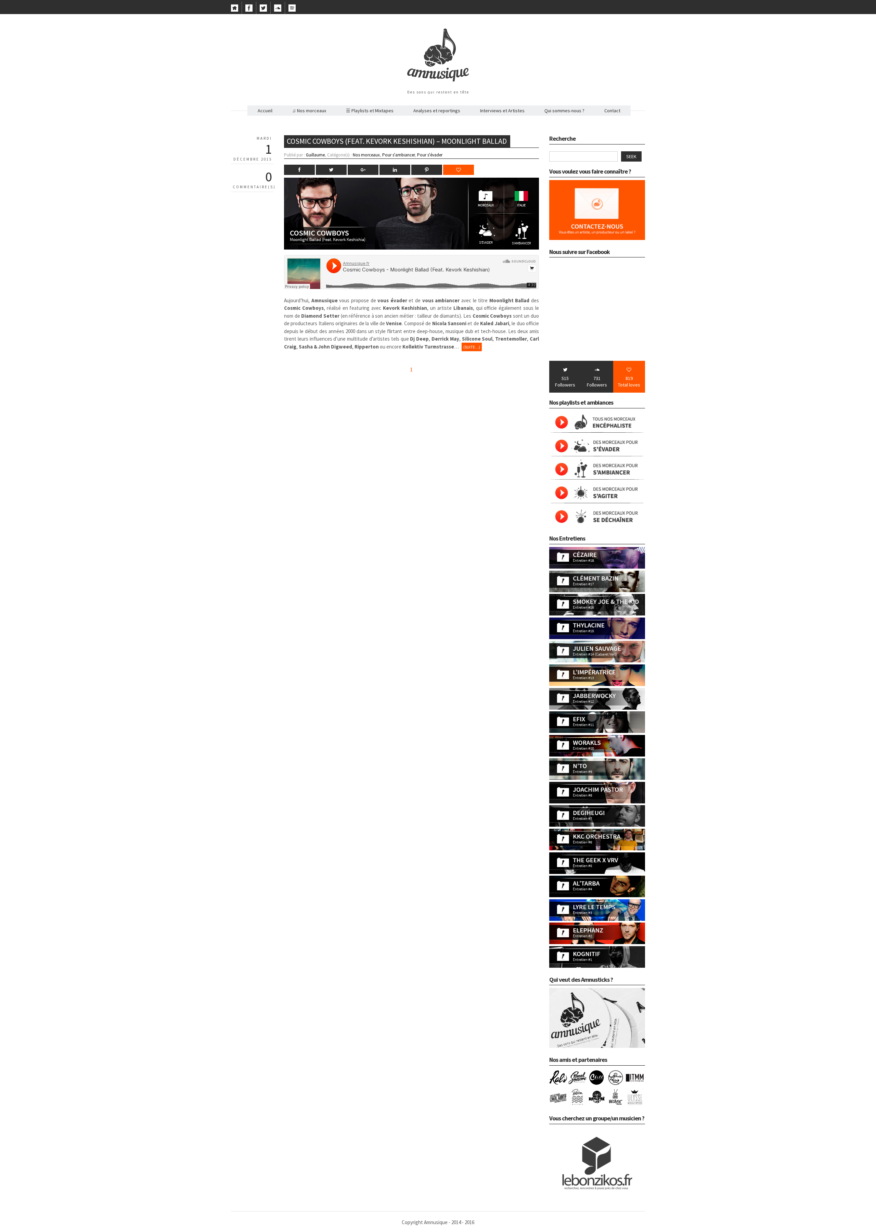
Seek (631, 156)
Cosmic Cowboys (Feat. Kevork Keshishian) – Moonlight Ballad (397, 141)
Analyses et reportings (436, 110)
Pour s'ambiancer (398, 155)
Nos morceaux (366, 155)
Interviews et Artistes (502, 110)
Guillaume (315, 155)
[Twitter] (263, 10)
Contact (612, 110)
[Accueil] (234, 10)
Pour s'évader (429, 155)
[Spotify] (292, 10)
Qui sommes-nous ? (564, 110)
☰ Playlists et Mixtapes (370, 110)
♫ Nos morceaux (309, 110)
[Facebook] (249, 10)
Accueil (265, 110)
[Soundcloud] (277, 10)
